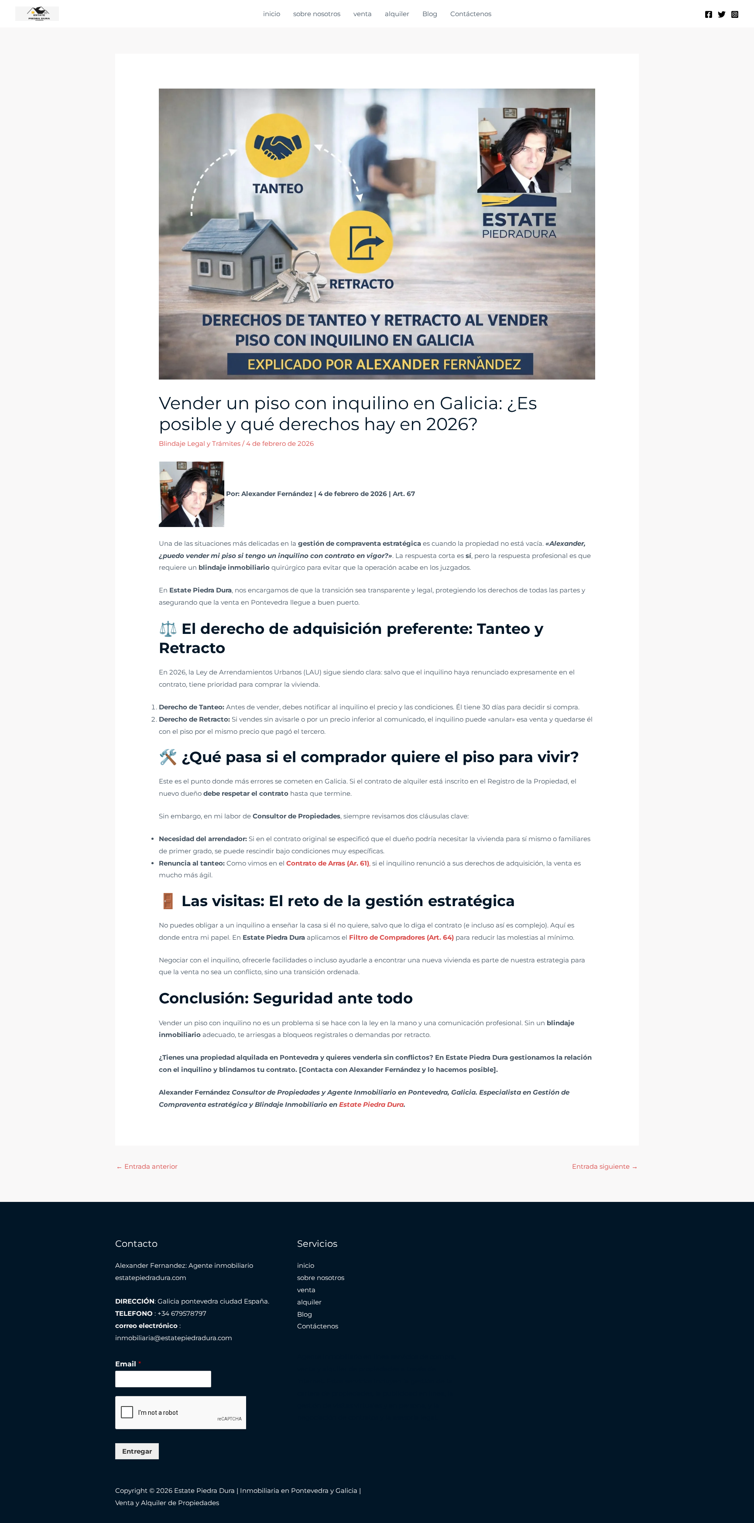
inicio (271, 14)
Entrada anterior (147, 1166)
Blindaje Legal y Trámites (199, 443)
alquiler (397, 14)
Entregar (137, 1451)
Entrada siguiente (605, 1166)
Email (128, 1364)
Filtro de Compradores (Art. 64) (401, 937)
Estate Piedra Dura (371, 1104)
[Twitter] (722, 14)
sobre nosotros (316, 14)
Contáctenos (470, 14)
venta (362, 14)
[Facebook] (709, 14)
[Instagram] (735, 14)
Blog (429, 14)
